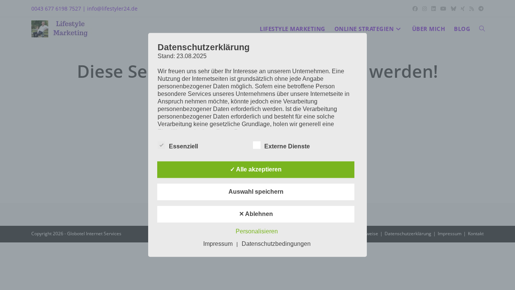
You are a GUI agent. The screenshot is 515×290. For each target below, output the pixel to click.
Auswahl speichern (256, 192)
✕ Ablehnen (256, 214)
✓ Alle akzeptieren (256, 170)
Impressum (218, 244)
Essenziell (183, 146)
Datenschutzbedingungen (276, 244)
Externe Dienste (287, 146)
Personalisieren (257, 231)
